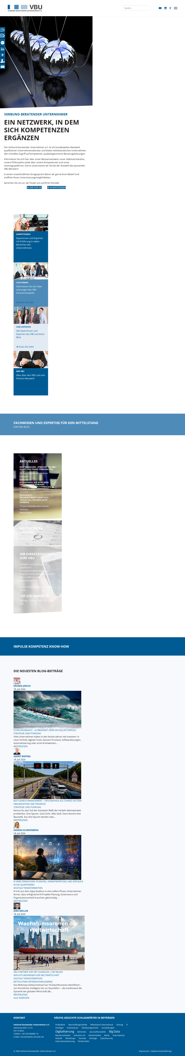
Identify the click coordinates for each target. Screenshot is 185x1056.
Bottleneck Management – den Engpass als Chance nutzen (48, 800)
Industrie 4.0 (79, 1035)
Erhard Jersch (22, 685)
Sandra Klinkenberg (26, 830)
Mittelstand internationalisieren (33, 981)
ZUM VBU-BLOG (22, 426)
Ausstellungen (108, 1027)
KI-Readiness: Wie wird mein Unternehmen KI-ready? (34, 483)
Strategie (59, 1027)
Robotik (58, 1038)
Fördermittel (83, 1041)
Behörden (81, 1032)
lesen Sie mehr (26, 257)
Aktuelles (36, 473)
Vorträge (93, 1038)
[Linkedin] (165, 8)
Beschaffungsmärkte (78, 1024)
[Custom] (170, 8)
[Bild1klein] (49, 710)
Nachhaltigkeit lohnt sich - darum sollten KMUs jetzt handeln (35, 499)
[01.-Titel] (49, 780)
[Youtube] (160, 8)
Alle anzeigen (21, 997)
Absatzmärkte (94, 1035)
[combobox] (136, 8)
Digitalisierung (64, 1031)
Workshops (70, 1038)
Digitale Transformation (28, 887)
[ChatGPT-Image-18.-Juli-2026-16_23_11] (49, 857)
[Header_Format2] (49, 943)
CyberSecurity (106, 1038)
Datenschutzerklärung (161, 1051)
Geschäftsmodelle (98, 1032)
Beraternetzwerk (62, 1035)
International (118, 1035)
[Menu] (175, 8)
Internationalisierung (65, 1041)
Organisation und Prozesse (30, 803)
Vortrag (119, 1024)
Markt (106, 1035)
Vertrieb (82, 1038)
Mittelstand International (101, 1024)
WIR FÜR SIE (35, 187)
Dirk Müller (21, 910)
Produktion (60, 1024)
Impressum (144, 1051)
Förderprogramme (90, 1027)
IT (127, 1024)
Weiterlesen (26, 479)
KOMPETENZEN (57, 187)
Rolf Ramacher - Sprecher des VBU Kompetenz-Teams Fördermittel (38, 468)
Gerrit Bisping (22, 756)
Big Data (114, 1031)
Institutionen (72, 1027)
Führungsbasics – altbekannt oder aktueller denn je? (45, 730)
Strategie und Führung (27, 733)
